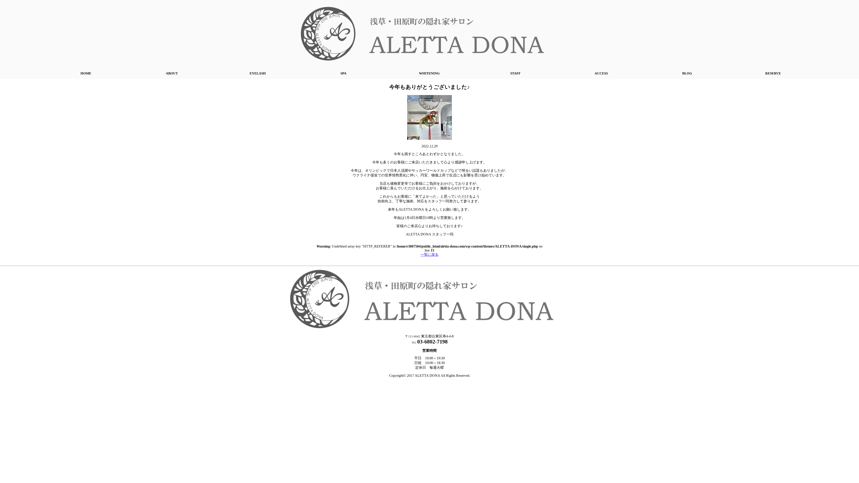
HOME (86, 73)
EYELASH (258, 73)
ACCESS (601, 73)
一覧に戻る (429, 254)
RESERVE (773, 73)
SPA (343, 73)
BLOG (687, 73)
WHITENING (429, 73)
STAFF (515, 73)
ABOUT (172, 73)
